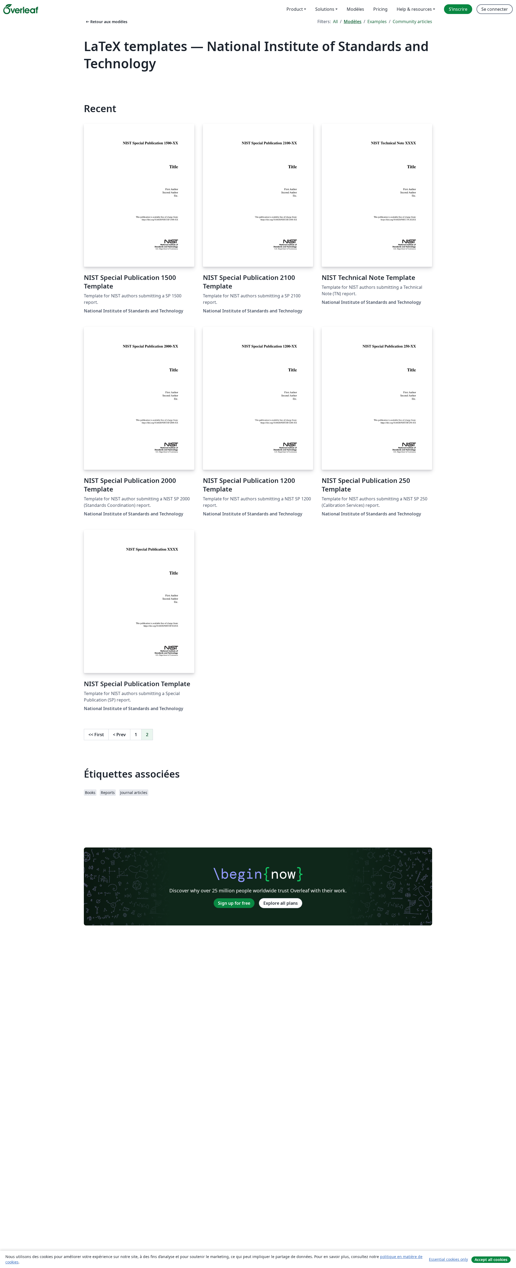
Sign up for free (234, 903)
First (96, 735)
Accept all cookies (491, 1259)
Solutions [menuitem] (324, 9)
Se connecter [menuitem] (494, 9)
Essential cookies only (448, 1259)
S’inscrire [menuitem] (458, 9)
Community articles (412, 21)
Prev (119, 735)
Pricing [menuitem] (380, 9)
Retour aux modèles (106, 21)
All (335, 21)
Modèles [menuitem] (355, 9)
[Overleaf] (20, 9)
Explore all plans (280, 903)
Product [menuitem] (294, 9)
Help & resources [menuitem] (414, 9)
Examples (377, 21)
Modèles (352, 21)
